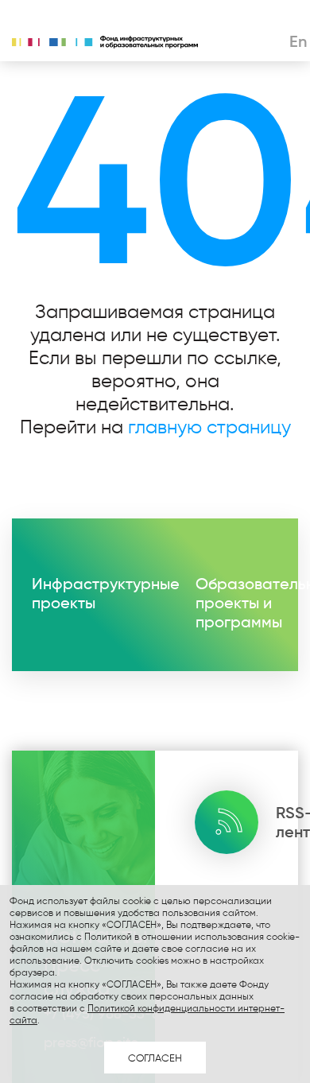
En (298, 41)
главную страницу (209, 426)
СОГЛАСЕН (155, 1057)
